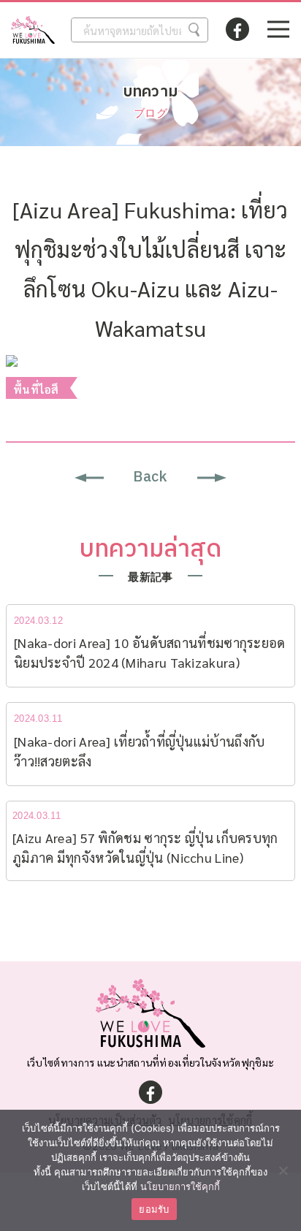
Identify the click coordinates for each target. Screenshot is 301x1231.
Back (150, 477)
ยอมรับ (154, 1209)
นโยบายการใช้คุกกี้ (180, 1186)
